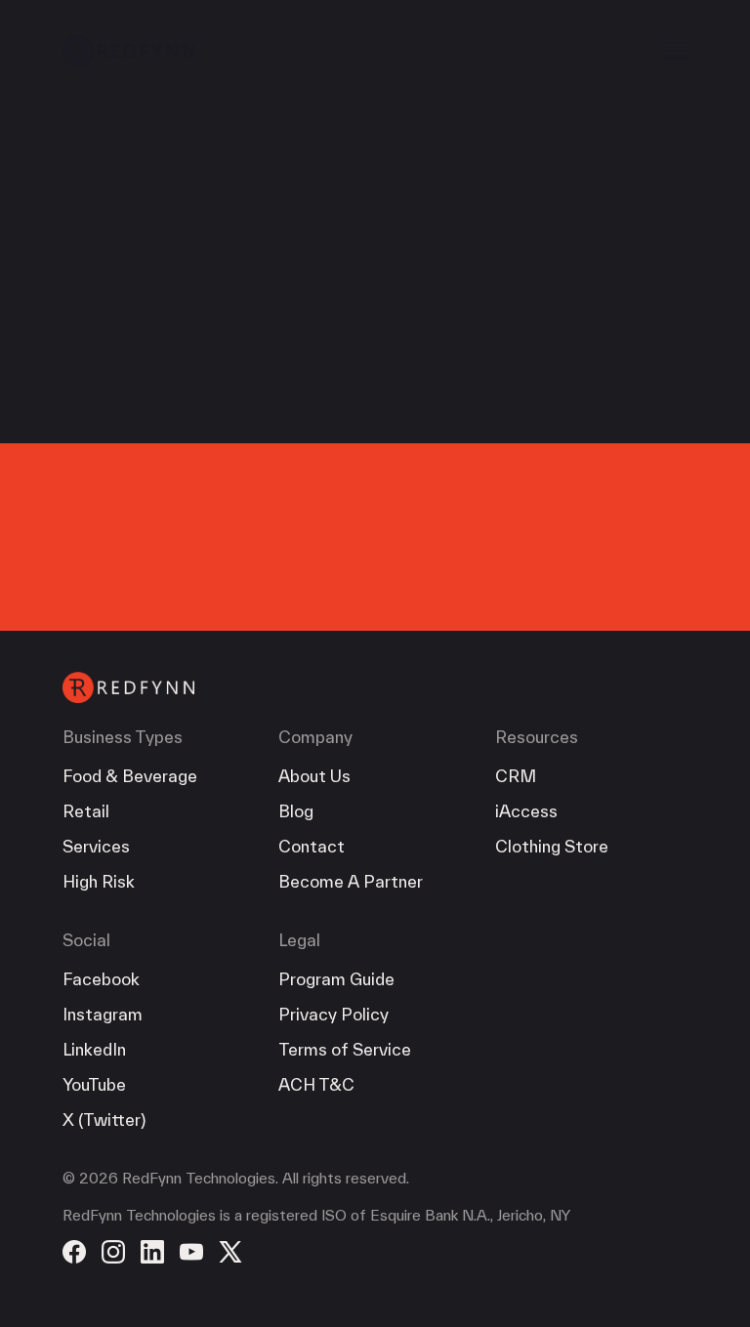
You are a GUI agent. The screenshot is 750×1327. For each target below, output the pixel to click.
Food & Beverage (129, 776)
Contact (311, 846)
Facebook (101, 979)
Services (96, 846)
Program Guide (336, 979)
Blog (295, 811)
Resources (536, 736)
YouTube (94, 1084)
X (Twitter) (104, 1119)
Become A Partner (350, 881)
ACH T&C (316, 1084)
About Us (314, 776)
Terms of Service (344, 1049)
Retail (85, 811)
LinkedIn (94, 1049)
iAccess (526, 811)
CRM (515, 776)
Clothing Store (551, 846)
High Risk (98, 881)
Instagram (102, 1014)
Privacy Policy (333, 1014)
